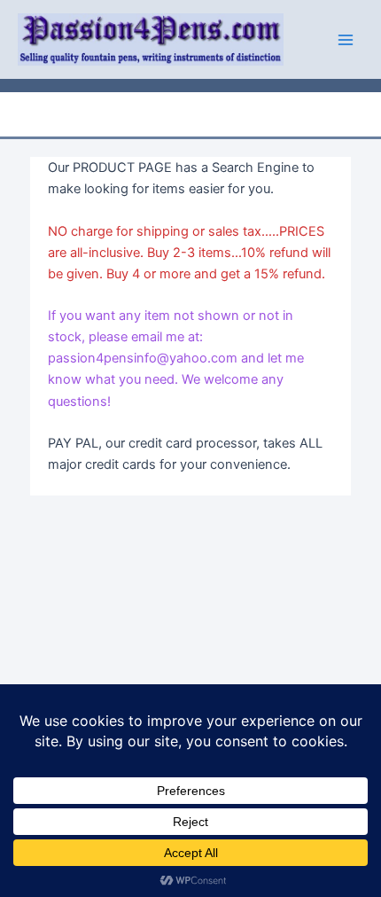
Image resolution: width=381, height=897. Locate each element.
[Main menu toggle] (345, 39)
